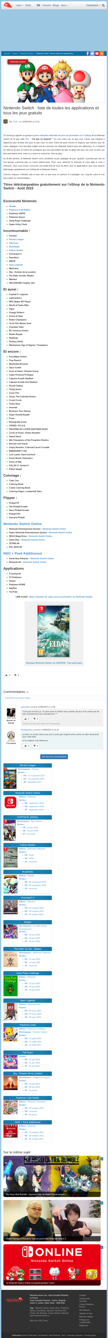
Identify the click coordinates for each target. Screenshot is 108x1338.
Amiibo (32, 1313)
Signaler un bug (85, 1313)
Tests (28, 5)
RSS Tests (43, 1321)
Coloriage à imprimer (75, 1335)
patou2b (25, 707)
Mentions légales (86, 1317)
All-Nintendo (43, 1335)
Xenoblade (41, 1311)
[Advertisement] (54, 30)
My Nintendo (42, 1313)
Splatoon (50, 1311)
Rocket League (16, 239)
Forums (46, 5)
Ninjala (12, 206)
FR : (25, 775)
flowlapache (27, 730)
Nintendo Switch (27, 54)
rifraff (15, 121)
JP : (25, 782)
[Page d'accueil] (14, 1299)
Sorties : (22, 772)
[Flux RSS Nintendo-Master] (101, 53)
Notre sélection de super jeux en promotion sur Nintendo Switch (60, 597)
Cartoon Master (54, 1313)
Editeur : (23, 797)
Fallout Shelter (16, 250)
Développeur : (24, 769)
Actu (19, 5)
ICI (26, 139)
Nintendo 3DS (60, 1311)
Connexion (92, 5)
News (15, 54)
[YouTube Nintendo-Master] (97, 53)
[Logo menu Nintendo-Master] (7, 5)
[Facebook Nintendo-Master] (87, 53)
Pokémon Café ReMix (19, 210)
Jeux (64, 5)
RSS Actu (34, 1321)
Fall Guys (13, 243)
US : (25, 779)
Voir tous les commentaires (54, 757)
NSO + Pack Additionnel (22, 553)
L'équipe (82, 1295)
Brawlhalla (14, 246)
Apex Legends (16, 265)
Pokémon (65, 1308)
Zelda (52, 1308)
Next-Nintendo (54, 1335)
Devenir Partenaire (29, 1335)
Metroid (33, 1311)
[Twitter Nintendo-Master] (92, 53)
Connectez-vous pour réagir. (17, 698)
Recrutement (84, 1310)
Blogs (56, 5)
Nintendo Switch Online (22, 524)
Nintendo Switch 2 (41, 1316)
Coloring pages (90, 1335)
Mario (57, 1308)
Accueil (7, 54)
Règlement (83, 1325)
